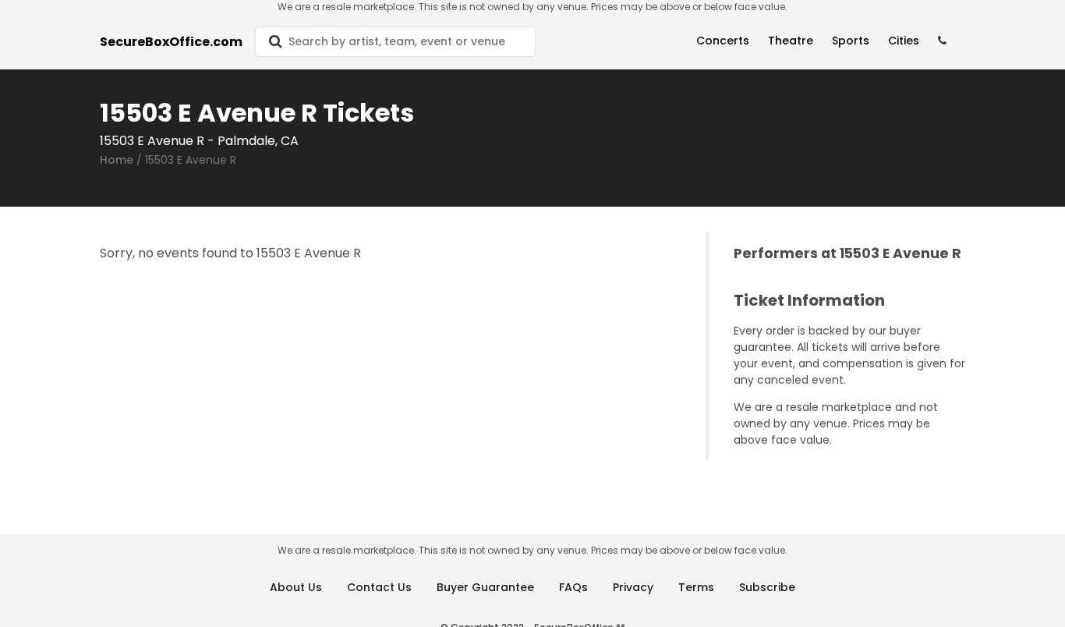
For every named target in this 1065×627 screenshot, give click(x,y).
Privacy (633, 587)
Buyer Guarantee (485, 587)
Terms (696, 587)
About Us (296, 587)
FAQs (573, 587)
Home (116, 160)
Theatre (790, 40)
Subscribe (767, 587)
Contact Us (379, 587)
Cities (903, 40)
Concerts (722, 40)
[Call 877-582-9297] (942, 41)
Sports (850, 40)
